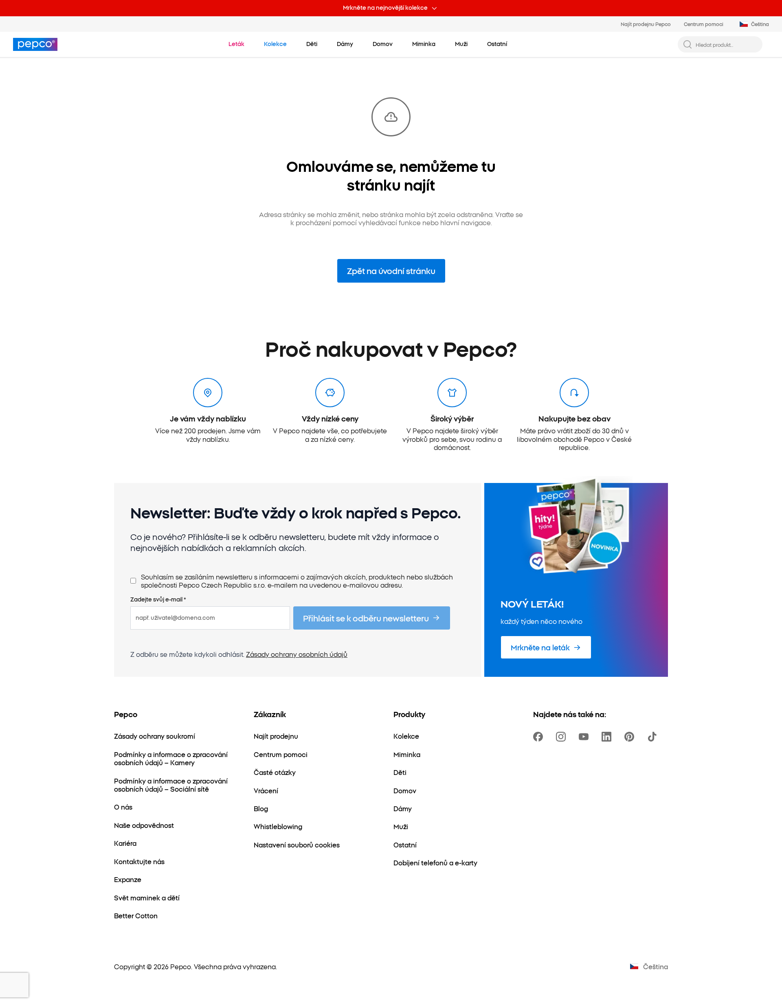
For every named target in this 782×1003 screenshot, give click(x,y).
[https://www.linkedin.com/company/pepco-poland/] (608, 737)
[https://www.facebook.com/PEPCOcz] (539, 737)
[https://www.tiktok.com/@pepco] (653, 737)
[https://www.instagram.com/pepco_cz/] (562, 737)
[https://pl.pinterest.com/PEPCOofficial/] (630, 737)
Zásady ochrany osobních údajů (296, 654)
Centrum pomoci (703, 23)
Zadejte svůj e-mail (158, 599)
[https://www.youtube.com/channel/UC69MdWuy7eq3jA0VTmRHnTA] (585, 737)
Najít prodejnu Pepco (646, 23)
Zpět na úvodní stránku (391, 270)
